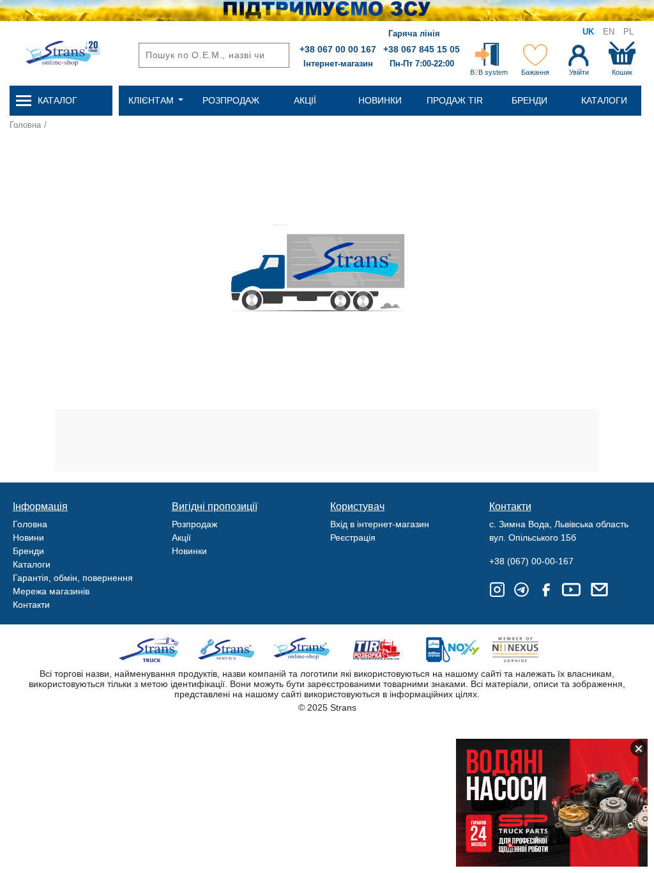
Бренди (28, 551)
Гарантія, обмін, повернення (73, 578)
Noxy (452, 649)
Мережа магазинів (51, 591)
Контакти (31, 604)
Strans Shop (302, 649)
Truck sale (153, 649)
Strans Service (228, 649)
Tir (377, 649)
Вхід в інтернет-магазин (379, 524)
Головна (25, 125)
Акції (181, 537)
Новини (28, 537)
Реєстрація (353, 537)
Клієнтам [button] (152, 100)
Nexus (526, 649)
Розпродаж (194, 524)
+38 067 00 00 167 (338, 49)
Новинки (189, 551)
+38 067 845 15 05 (421, 49)
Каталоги (31, 564)
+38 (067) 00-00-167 (531, 561)
